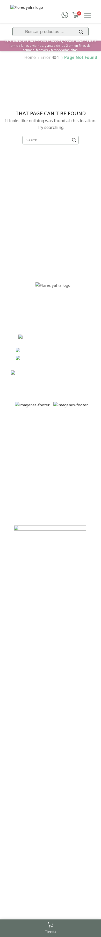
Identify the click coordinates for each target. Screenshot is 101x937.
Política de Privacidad (25, 492)
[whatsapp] (64, 15)
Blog (53, 248)
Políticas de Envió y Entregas (25, 450)
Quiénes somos (53, 225)
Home (30, 57)
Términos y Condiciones (25, 430)
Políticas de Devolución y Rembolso (25, 472)
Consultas (25, 506)
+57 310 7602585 (73, 350)
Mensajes (53, 236)
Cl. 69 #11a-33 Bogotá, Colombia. (61, 340)
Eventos (52, 214)
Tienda (53, 203)
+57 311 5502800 (73, 358)
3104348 (56, 366)
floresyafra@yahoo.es (73, 373)
